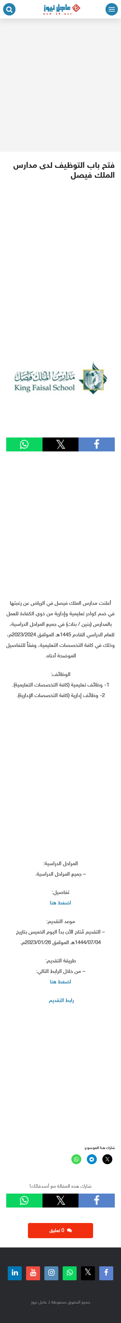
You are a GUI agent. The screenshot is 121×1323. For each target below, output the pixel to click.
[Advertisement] (60, 85)
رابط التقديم (61, 1001)
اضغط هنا (60, 903)
